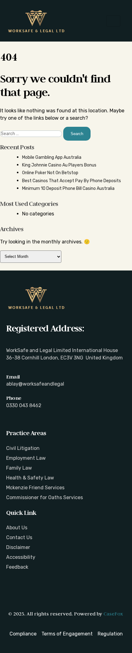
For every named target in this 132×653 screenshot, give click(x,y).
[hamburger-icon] (113, 20)
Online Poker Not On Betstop (50, 172)
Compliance (23, 634)
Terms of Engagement (67, 634)
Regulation (110, 634)
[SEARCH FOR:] (31, 133)
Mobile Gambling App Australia (51, 157)
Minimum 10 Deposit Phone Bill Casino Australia (68, 188)
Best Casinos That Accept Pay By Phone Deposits (71, 180)
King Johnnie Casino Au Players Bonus (59, 165)
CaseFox (113, 614)
